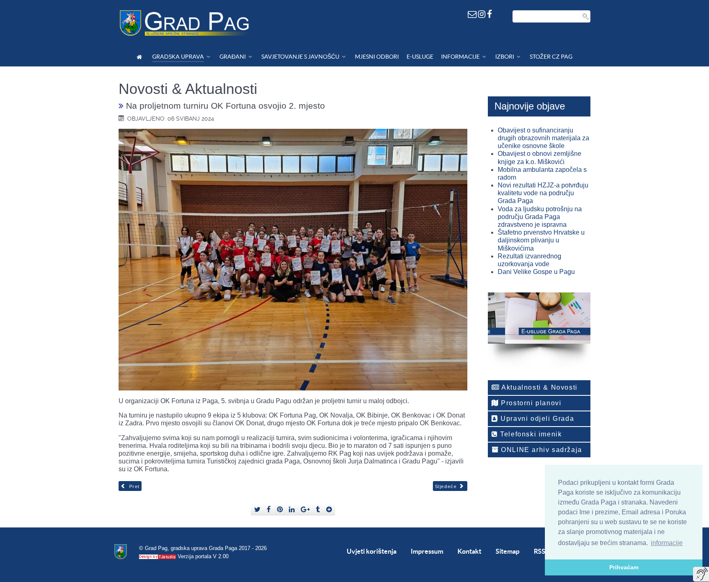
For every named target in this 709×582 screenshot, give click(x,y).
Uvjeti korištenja (371, 551)
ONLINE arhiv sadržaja (540, 449)
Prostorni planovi (530, 402)
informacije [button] (667, 542)
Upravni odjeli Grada (536, 418)
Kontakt (469, 551)
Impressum (427, 551)
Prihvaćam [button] (623, 567)
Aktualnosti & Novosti (539, 387)
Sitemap (507, 551)
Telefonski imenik (530, 434)
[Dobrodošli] (140, 57)
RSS (539, 551)
